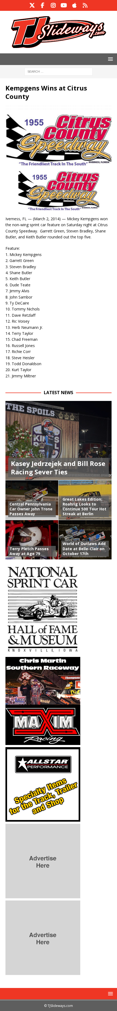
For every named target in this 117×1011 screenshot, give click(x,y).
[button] (109, 59)
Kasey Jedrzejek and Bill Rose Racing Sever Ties (58, 467)
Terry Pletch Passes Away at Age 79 (29, 551)
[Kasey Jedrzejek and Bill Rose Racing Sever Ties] (58, 440)
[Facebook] (42, 5)
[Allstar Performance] (42, 818)
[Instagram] (53, 5)
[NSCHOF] (42, 651)
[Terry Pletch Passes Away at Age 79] (32, 539)
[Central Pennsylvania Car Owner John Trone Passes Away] (32, 500)
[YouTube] (64, 5)
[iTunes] (74, 5)
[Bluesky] (85, 5)
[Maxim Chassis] (42, 741)
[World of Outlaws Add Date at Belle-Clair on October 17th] (85, 539)
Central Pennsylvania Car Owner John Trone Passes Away (31, 508)
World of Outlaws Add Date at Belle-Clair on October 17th (84, 548)
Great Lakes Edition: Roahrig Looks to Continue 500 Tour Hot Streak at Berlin (84, 507)
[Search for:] (58, 71)
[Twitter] (32, 5)
